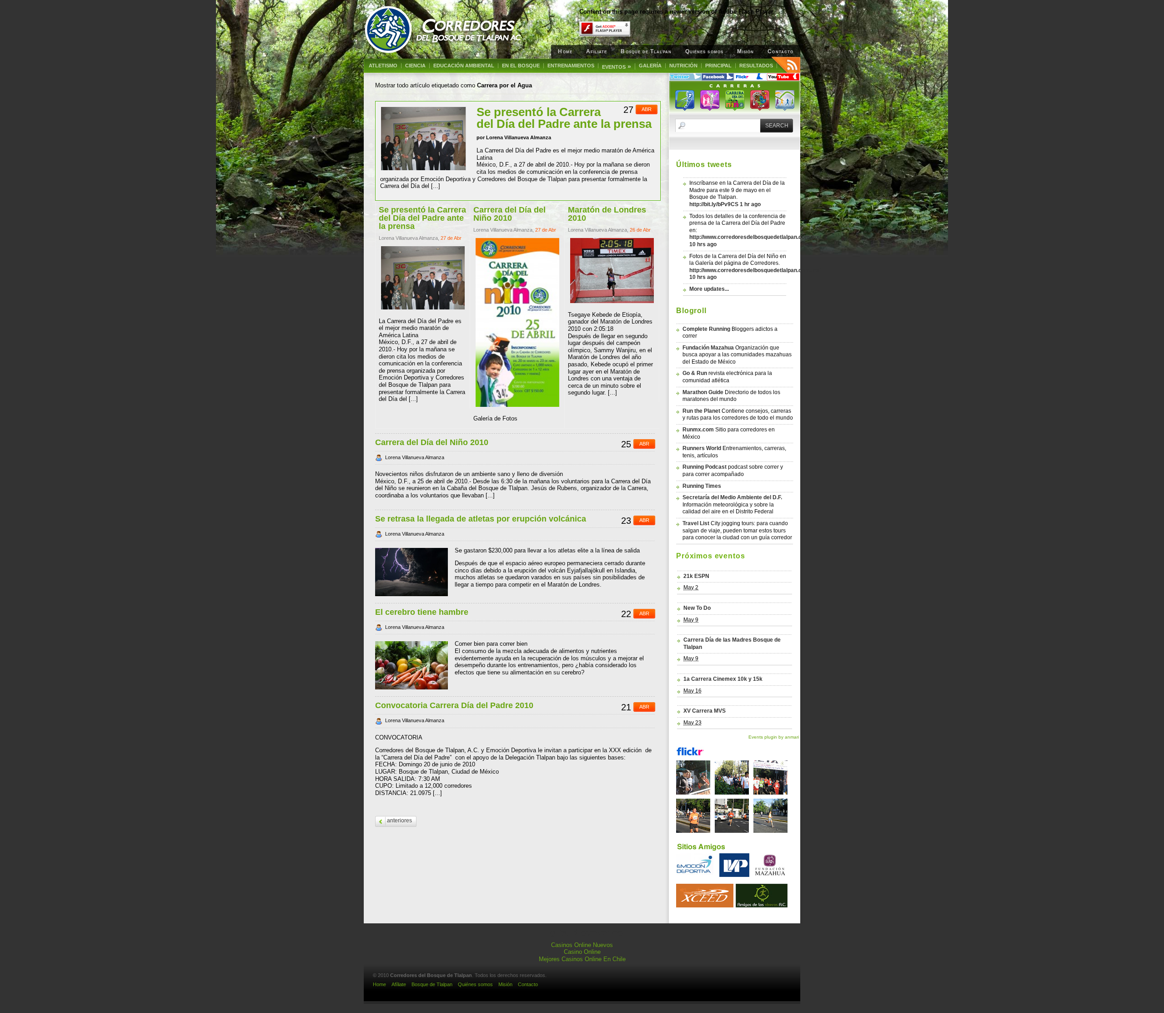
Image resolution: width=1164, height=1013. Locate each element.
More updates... (709, 289)
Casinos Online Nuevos (582, 945)
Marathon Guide (702, 392)
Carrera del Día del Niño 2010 (431, 442)
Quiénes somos (704, 51)
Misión (745, 51)
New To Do (697, 608)
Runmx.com (698, 429)
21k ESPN (696, 576)
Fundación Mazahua (708, 347)
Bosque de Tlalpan (646, 51)
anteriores (399, 820)
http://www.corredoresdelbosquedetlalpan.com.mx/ (755, 237)
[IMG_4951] (695, 792)
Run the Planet (701, 411)
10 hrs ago (703, 244)
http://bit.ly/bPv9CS (713, 204)
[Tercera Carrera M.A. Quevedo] (734, 792)
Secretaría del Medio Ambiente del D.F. (732, 497)
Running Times (701, 486)
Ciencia (415, 65)
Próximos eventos (710, 556)
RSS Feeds (786, 64)
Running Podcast (704, 467)
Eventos (616, 66)
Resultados (756, 65)
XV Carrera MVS (704, 711)
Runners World (701, 448)
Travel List (695, 523)
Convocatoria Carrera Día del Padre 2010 (454, 705)
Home (565, 51)
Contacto (780, 51)
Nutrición (683, 65)
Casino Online (582, 951)
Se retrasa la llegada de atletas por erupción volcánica (480, 518)
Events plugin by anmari (773, 736)
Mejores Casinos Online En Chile (582, 959)
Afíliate (596, 51)
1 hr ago (750, 204)
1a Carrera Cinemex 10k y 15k (723, 679)
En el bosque (521, 65)
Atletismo (383, 65)
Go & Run (694, 373)
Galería (650, 65)
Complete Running (706, 329)
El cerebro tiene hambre (421, 612)
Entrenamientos (570, 65)
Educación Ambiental (463, 65)
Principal (718, 65)
